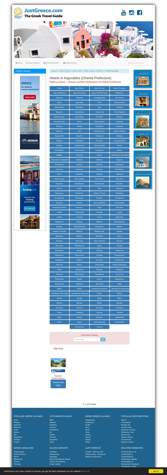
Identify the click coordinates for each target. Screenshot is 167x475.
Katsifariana (79, 184)
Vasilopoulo (119, 317)
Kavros (59, 188)
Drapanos (119, 126)
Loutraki (79, 217)
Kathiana (119, 174)
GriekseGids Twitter (128, 466)
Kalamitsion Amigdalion (60, 160)
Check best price (58, 384)
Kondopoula (59, 198)
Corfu (16, 430)
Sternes (79, 303)
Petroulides (99, 265)
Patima (79, 260)
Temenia (79, 308)
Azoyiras (119, 107)
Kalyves (119, 160)
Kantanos (79, 169)
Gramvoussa (79, 150)
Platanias (119, 269)
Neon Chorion (99, 241)
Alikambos (119, 93)
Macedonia (18, 459)
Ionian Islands (55, 464)
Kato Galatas (79, 179)
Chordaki (99, 117)
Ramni (99, 279)
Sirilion (99, 293)
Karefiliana (119, 169)
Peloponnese (19, 452)
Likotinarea (79, 212)
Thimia (59, 312)
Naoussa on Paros (128, 430)
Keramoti (119, 188)
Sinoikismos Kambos (99, 289)
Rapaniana (119, 279)
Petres (79, 265)
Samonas (99, 284)
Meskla (119, 231)
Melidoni (79, 231)
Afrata (59, 88)
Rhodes (17, 422)
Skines (119, 293)
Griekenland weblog (129, 459)
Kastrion (99, 174)
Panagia (99, 255)
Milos (52, 420)
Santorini (17, 425)
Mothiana (99, 236)
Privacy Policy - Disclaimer (95, 454)
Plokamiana (79, 274)
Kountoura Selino (59, 207)
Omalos (99, 250)
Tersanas (99, 308)
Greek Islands (33, 63)
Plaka (59, 269)
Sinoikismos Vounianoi (80, 293)
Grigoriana (99, 150)
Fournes (99, 141)
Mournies (79, 241)
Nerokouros (79, 246)
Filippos (59, 141)
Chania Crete (126, 427)
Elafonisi (59, 131)
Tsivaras (99, 312)
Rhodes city (125, 425)
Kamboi (79, 164)
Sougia (79, 298)
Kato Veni (119, 179)
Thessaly (17, 464)
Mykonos (17, 427)
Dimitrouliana (99, 122)
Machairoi (119, 217)
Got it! (156, 471)
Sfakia (59, 289)
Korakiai (99, 198)
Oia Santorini (126, 439)
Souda (59, 298)
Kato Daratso (59, 179)
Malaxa (79, 222)
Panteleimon (119, 255)
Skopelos (53, 425)
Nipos (99, 246)
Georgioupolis (99, 145)
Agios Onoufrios (79, 93)
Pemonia (99, 260)
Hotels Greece (71, 63)
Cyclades (53, 452)
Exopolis (79, 136)
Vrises (79, 322)
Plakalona (79, 269)
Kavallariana (99, 184)
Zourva (99, 327)
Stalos (119, 298)
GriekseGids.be (127, 457)
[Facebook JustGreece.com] (139, 14)
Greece (54, 71)
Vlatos (59, 322)
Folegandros (90, 420)
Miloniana (59, 236)
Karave (99, 169)
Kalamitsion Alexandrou (120, 155)
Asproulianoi (59, 107)
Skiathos (53, 422)
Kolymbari (119, 193)
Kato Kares (99, 179)
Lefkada (17, 439)
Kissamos (79, 193)
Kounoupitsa (119, 203)
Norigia (79, 250)
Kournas (79, 207)
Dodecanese (54, 454)
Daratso (120, 117)
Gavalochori (79, 145)
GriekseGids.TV (127, 462)
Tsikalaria (79, 312)
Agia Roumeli (99, 88)
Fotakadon (79, 141)
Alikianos (59, 98)
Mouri (119, 236)
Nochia (119, 246)
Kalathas (79, 160)
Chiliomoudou (59, 117)
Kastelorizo (89, 422)
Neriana (120, 241)
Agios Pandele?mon (99, 93)
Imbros (119, 150)
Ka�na (59, 155)
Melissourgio (99, 231)
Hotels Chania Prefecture (93, 71)
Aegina (88, 439)
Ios (51, 432)
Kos (15, 435)
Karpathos (54, 439)
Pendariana (119, 260)
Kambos (99, 164)
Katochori (59, 184)
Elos (79, 131)
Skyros (88, 437)
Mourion (59, 241)
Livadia (119, 212)
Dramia (79, 126)
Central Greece (20, 454)
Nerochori (59, 246)
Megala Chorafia (59, 231)
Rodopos (79, 284)
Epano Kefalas (119, 131)
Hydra (87, 442)
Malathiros (59, 222)
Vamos (79, 317)
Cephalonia (54, 430)
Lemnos (53, 427)
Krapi (99, 207)
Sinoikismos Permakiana (60, 293)
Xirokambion (119, 322)
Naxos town (125, 435)
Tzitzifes (119, 312)
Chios (52, 442)
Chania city (99, 112)
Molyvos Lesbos (127, 442)
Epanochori (59, 136)
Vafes (59, 317)
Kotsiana (59, 203)
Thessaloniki (126, 422)
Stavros (59, 303)
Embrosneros (99, 131)
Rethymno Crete (127, 432)
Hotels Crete (77, 71)
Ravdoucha (59, 284)
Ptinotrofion (59, 279)
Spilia (99, 298)
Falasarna (99, 136)
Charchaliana (119, 112)
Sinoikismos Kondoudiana (120, 289)
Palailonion (59, 255)
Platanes (99, 269)
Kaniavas (59, 169)
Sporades (53, 457)
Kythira (52, 435)
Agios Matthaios (59, 93)
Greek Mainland (51, 63)
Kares (59, 174)
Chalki (87, 425)
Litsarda (99, 212)
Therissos (119, 308)
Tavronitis (59, 308)
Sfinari (79, 289)
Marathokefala (79, 227)
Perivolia (59, 265)
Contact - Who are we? (94, 452)
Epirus (16, 457)
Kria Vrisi (119, 207)
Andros (88, 435)
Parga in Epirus (127, 437)
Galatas (59, 145)
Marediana (99, 227)
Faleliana (119, 136)
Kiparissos (59, 193)
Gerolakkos (59, 150)
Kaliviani (99, 160)
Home (19, 63)
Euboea (53, 437)
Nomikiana (59, 250)
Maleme (99, 222)
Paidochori (119, 250)
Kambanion (59, 164)
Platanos (59, 274)
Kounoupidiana (99, 203)
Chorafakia (79, 117)
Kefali (79, 188)
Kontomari (79, 198)
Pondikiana (99, 274)
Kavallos (119, 184)
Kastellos (79, 174)
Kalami (99, 155)
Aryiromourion (119, 102)
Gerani (119, 145)
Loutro (99, 217)
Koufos (79, 203)
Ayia (99, 107)
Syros (87, 430)
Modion (79, 236)
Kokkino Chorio (99, 193)
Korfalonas (119, 198)
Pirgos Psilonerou (119, 265)
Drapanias (99, 126)
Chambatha (79, 112)
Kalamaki (79, 155)
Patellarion (59, 260)
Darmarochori (59, 122)
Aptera (59, 102)
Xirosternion (79, 327)
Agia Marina (79, 88)
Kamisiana (120, 164)
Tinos (87, 432)
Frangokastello (119, 141)
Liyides (59, 217)
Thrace (16, 462)
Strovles (119, 303)
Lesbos (16, 442)
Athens (124, 420)
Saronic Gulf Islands (57, 462)
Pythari (79, 279)
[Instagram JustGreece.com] (131, 14)
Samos (16, 432)
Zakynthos (18, 437)
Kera (99, 188)
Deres (79, 122)
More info (85, 471)
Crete (16, 420)
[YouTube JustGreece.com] (123, 14)
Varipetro (99, 317)
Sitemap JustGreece (93, 457)
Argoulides (79, 102)
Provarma (119, 274)
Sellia (119, 284)
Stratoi (99, 303)
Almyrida (79, 98)
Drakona (59, 126)
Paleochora (79, 255)
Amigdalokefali (99, 98)
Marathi (59, 227)
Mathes (119, 227)
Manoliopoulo (119, 222)
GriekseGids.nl (127, 454)
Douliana (119, 122)
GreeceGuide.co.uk (128, 452)
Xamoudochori (99, 322)
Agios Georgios (119, 88)
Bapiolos (59, 112)
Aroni (99, 102)
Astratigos (79, 107)
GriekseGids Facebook (130, 464)
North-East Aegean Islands (60, 459)
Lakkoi (59, 212)
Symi (87, 427)
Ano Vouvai (119, 98)
